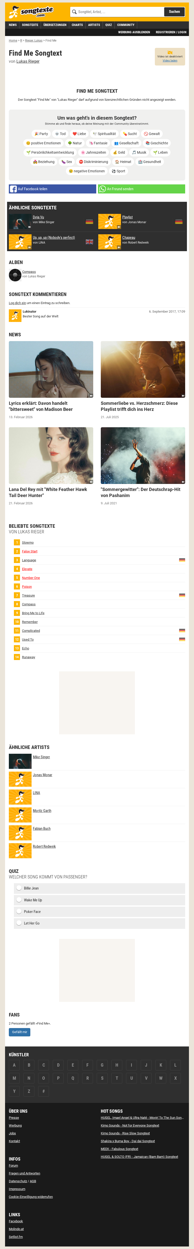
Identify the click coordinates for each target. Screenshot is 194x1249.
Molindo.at (16, 1229)
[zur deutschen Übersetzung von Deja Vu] (89, 221)
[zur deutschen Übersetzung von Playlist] (179, 221)
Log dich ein (17, 303)
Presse (14, 1118)
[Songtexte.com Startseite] (33, 12)
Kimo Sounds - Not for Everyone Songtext (130, 1125)
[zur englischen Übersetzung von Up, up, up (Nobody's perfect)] (89, 241)
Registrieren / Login (171, 32)
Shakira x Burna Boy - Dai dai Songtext (128, 1141)
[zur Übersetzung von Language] (182, 560)
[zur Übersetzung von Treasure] (182, 595)
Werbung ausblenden (134, 32)
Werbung (15, 1125)
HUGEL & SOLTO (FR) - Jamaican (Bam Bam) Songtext (139, 1157)
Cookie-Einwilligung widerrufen (31, 1197)
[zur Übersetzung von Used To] (182, 639)
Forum (13, 1165)
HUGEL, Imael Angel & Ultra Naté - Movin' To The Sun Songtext (145, 1118)
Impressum (17, 1189)
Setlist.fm (16, 1237)
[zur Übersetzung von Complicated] (182, 630)
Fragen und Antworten (24, 1173)
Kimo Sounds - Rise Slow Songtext (125, 1133)
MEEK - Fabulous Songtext (119, 1149)
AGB (33, 1181)
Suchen (174, 11)
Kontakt (14, 1141)
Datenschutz (18, 1181)
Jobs (12, 1133)
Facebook (16, 1221)
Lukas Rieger (27, 61)
